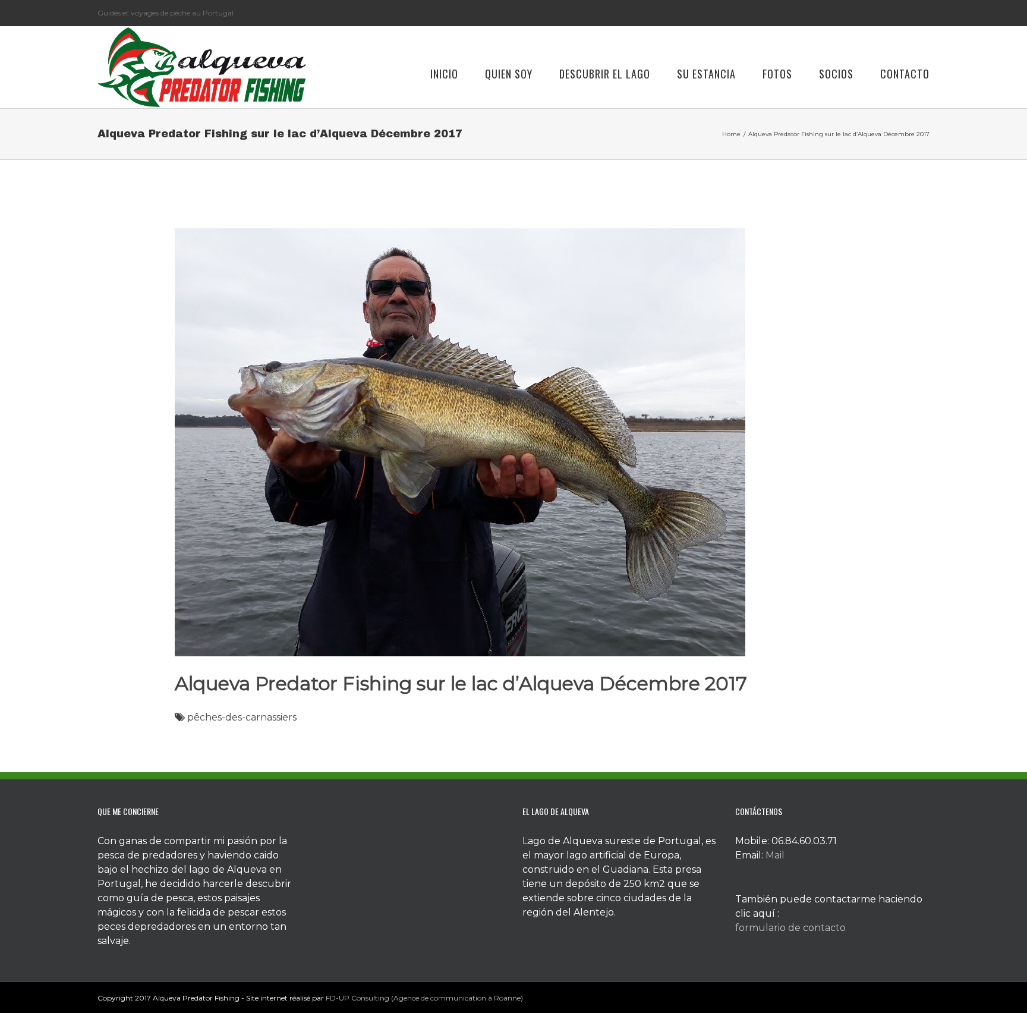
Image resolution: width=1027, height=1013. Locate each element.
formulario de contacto (790, 927)
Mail (775, 855)
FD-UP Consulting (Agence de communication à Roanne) (424, 997)
